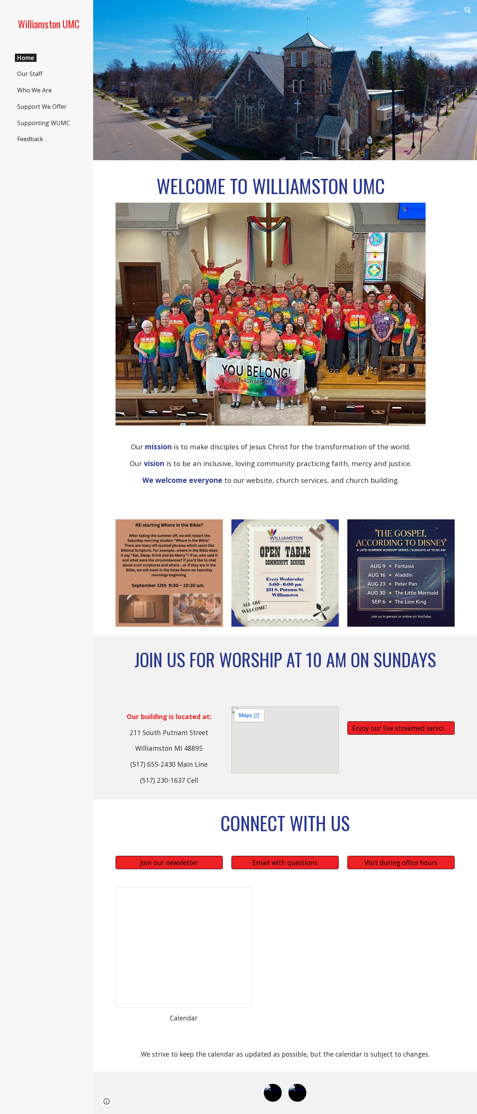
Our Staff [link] (29, 74)
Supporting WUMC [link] (43, 123)
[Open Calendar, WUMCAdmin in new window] (237, 896)
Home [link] (25, 58)
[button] (468, 10)
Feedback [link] (30, 139)
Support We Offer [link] (42, 106)
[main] (271, 186)
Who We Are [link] (34, 90)
